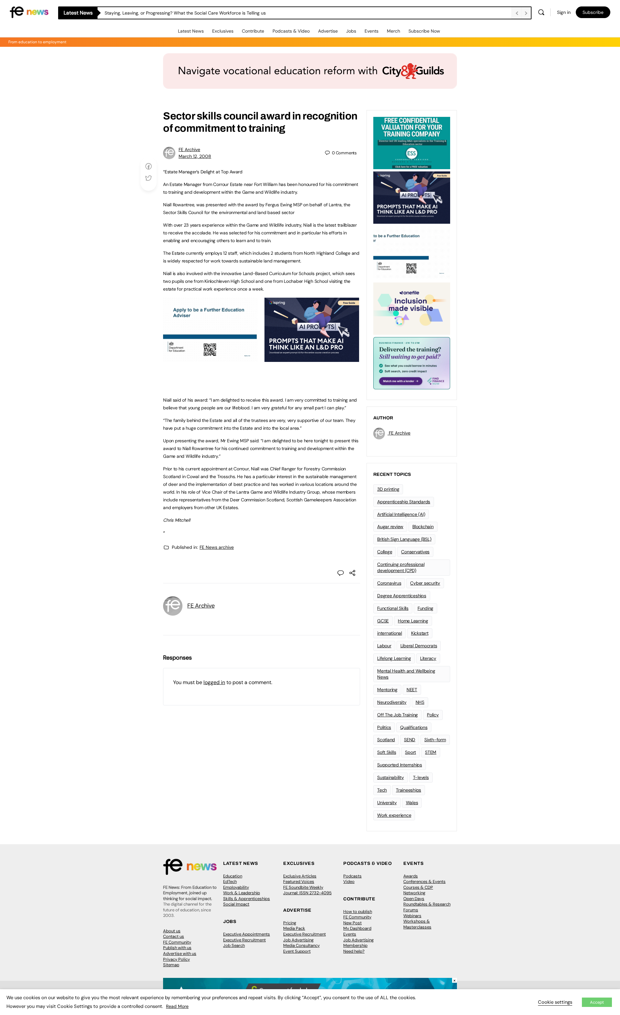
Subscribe (593, 12)
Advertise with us (179, 953)
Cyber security (425, 583)
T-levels (421, 777)
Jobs (351, 31)
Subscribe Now (424, 31)
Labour (384, 646)
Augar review (390, 526)
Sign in (564, 12)
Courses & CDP (418, 887)
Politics (384, 727)
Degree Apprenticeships (401, 596)
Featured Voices (298, 881)
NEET (412, 689)
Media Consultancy (301, 945)
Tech (382, 790)
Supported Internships (399, 765)
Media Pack (294, 928)
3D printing (388, 489)
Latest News (191, 31)
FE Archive (189, 149)
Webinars (412, 915)
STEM (430, 752)
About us (172, 931)
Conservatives (415, 552)
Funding (425, 608)
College (384, 552)
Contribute (253, 31)
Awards (410, 876)
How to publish (357, 911)
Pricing (289, 923)
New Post (352, 923)
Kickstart (420, 633)
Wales (412, 802)
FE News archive (217, 547)
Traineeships (408, 790)
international (389, 633)
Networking (414, 893)
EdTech (230, 881)
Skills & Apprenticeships (246, 898)
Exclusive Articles (299, 876)
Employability (236, 887)
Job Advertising (298, 940)
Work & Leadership (241, 893)
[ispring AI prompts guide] (311, 358)
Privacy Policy (176, 959)
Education (232, 876)
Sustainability (390, 777)
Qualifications (414, 727)
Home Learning (413, 621)
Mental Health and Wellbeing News (406, 674)
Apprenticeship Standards (403, 502)
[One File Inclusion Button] (411, 308)
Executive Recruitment (244, 940)
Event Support (297, 951)
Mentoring (387, 689)
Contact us (173, 936)
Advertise (328, 31)
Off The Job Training (397, 715)
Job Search (234, 945)
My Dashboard (357, 928)
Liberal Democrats (418, 646)
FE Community (177, 942)
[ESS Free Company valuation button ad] (411, 142)
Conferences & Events (424, 881)
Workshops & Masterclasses (417, 924)
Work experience (394, 815)
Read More (177, 1006)
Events (371, 31)
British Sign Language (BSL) (404, 539)
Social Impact (236, 904)
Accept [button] (597, 1002)
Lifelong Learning (394, 658)
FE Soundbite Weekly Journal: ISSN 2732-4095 (307, 890)
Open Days (413, 898)
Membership (355, 945)
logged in (214, 682)
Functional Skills (392, 608)
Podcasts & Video (291, 31)
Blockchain (423, 526)
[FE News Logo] (29, 11)
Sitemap (171, 965)
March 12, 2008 (195, 156)
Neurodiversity (392, 702)
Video (349, 881)
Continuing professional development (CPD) (400, 567)
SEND (409, 740)
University (387, 802)
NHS (420, 702)
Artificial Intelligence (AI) (401, 514)
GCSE (383, 621)
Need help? (354, 951)
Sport (410, 752)
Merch (393, 31)
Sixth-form (435, 740)
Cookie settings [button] (555, 1002)
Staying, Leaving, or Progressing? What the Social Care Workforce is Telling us (185, 13)
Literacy (428, 658)
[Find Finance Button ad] (411, 362)
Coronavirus (389, 583)
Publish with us (177, 947)
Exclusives (222, 31)
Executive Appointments (246, 934)
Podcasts (352, 876)
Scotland (386, 740)
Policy (433, 715)
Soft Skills (386, 752)
